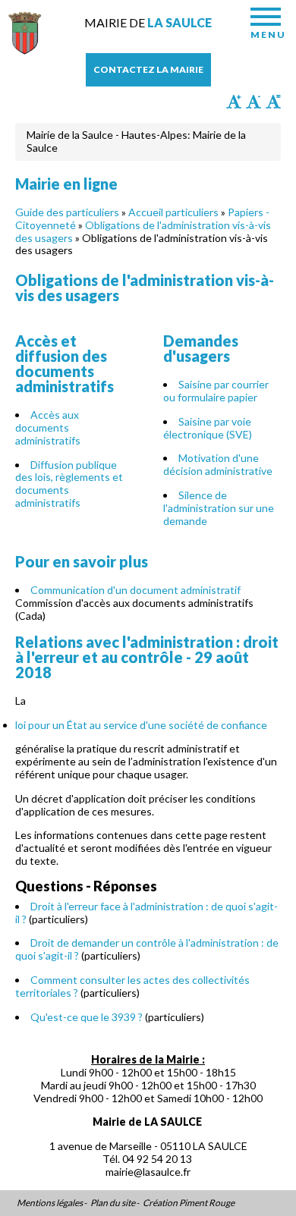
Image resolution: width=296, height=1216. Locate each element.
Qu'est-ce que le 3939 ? (86, 1016)
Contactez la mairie (148, 69)
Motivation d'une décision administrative (217, 464)
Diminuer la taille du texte (253, 101)
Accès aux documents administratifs (47, 427)
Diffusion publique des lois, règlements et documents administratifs (69, 483)
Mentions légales (50, 1203)
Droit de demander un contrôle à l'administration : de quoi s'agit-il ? (147, 949)
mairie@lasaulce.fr (148, 1171)
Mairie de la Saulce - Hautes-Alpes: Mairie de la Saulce (136, 141)
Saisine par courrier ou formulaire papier (216, 391)
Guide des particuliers (67, 212)
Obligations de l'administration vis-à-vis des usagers (143, 231)
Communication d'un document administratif (135, 589)
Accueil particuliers (173, 212)
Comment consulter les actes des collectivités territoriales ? (132, 986)
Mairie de (148, 22)
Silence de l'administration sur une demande (218, 508)
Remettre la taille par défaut (273, 101)
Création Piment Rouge (189, 1203)
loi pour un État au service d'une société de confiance (141, 724)
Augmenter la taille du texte (233, 101)
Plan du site (112, 1203)
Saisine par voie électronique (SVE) (207, 428)
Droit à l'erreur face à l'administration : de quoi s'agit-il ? (146, 912)
